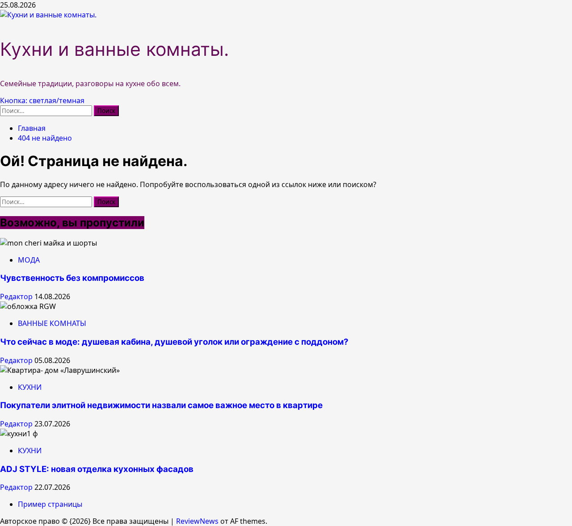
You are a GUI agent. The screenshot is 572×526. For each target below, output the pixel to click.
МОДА (29, 260)
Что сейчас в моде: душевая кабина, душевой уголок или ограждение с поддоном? (174, 342)
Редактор (17, 296)
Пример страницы (50, 504)
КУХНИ (30, 387)
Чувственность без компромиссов (72, 278)
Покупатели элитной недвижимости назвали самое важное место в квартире (161, 405)
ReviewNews (197, 521)
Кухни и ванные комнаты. (114, 49)
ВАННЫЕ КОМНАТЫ (52, 323)
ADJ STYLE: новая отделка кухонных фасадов (96, 469)
